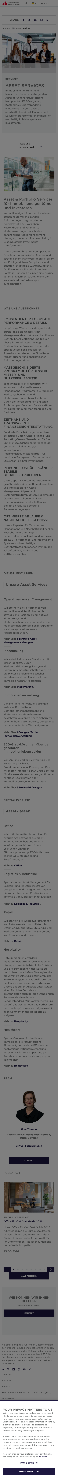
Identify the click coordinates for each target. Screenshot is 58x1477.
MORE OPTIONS (29, 1463)
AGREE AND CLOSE (29, 1471)
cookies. (43, 1456)
